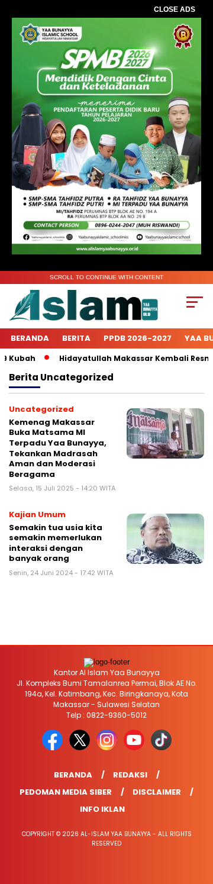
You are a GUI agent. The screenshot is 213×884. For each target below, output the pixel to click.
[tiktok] (161, 747)
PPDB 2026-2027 (138, 338)
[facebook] (54, 747)
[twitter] (81, 747)
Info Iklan (102, 809)
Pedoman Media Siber (66, 792)
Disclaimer (157, 792)
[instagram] (108, 747)
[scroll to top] (196, 815)
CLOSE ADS (174, 9)
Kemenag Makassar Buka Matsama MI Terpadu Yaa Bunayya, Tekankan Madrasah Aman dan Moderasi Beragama (57, 448)
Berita (76, 338)
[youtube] (136, 747)
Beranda (30, 338)
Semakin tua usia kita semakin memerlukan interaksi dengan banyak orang (55, 543)
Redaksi (130, 774)
